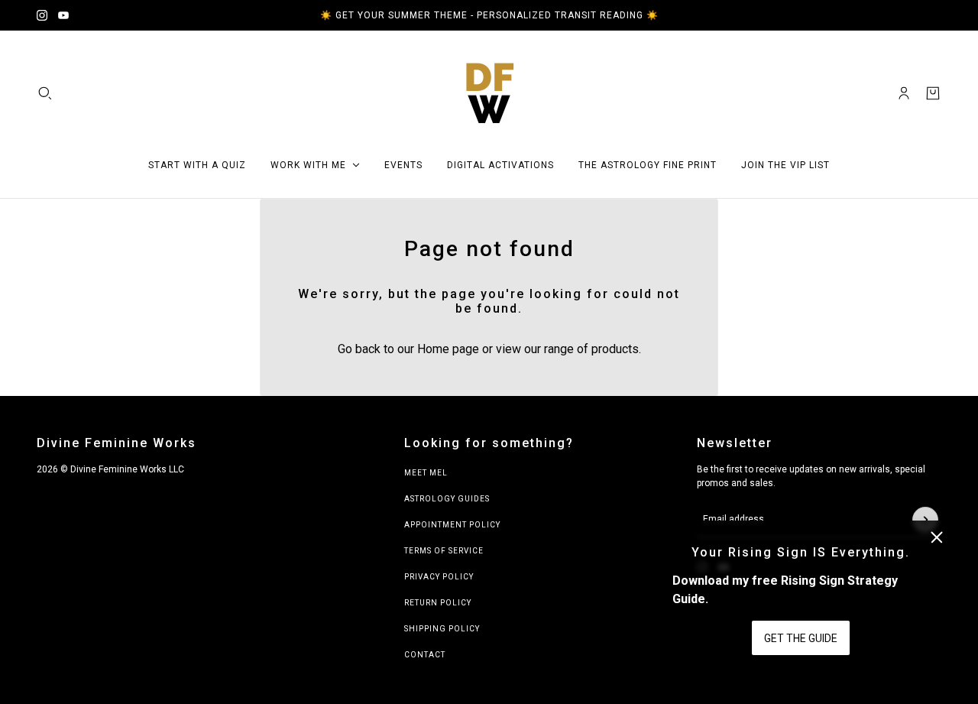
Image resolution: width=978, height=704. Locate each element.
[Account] (903, 93)
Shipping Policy (442, 629)
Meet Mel (426, 473)
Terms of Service (444, 551)
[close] (936, 537)
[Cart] (933, 93)
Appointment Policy (452, 525)
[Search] (45, 93)
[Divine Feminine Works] (489, 93)
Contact (424, 654)
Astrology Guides (447, 499)
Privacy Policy (439, 577)
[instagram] (42, 15)
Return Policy (437, 603)
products (615, 349)
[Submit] (925, 520)
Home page (448, 349)
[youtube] (63, 15)
